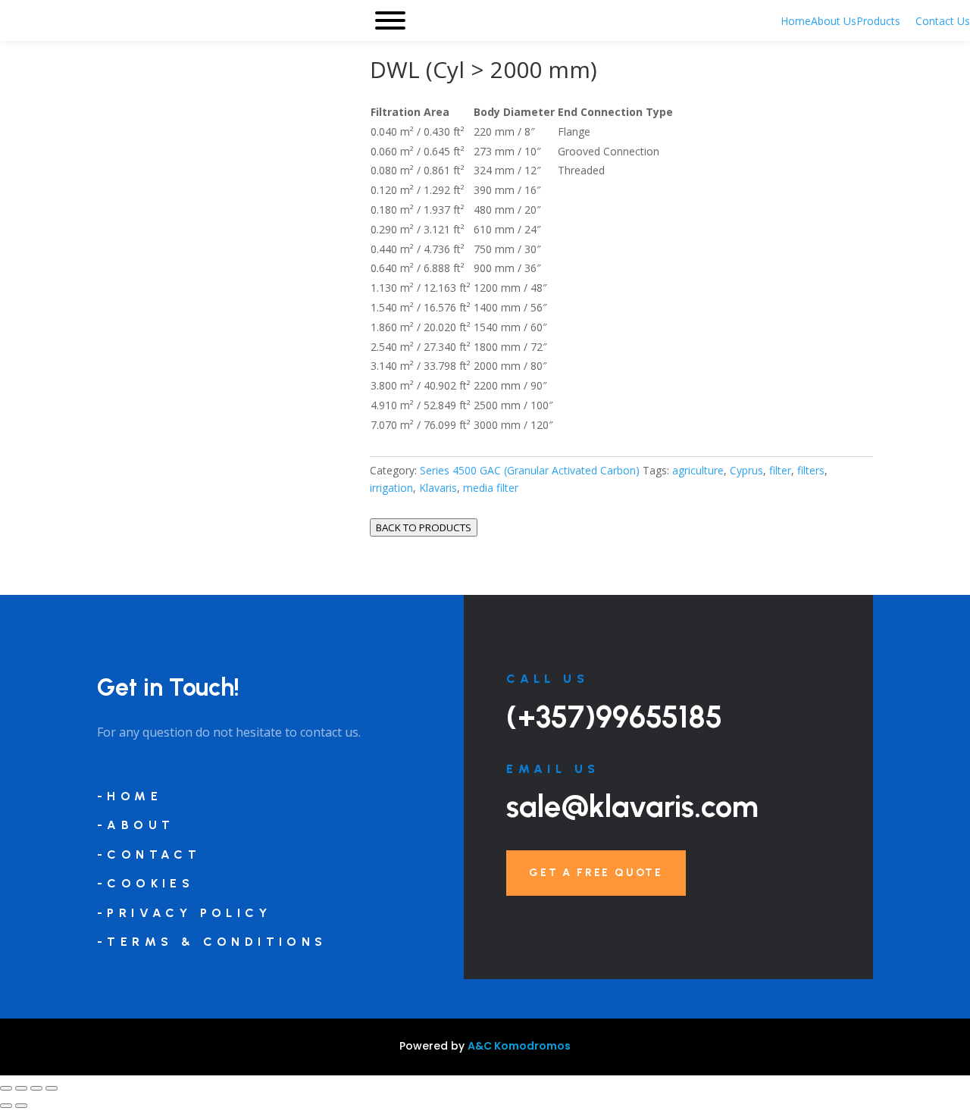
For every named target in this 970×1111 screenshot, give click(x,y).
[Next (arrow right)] (21, 1105)
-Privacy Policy (184, 913)
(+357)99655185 (614, 717)
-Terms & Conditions (212, 941)
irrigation (391, 487)
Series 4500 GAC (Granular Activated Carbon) (530, 470)
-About (135, 825)
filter (780, 470)
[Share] (36, 1088)
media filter (490, 487)
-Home (129, 796)
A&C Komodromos (519, 1045)
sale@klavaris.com (632, 806)
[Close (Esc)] (51, 1088)
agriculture (698, 470)
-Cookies (145, 883)
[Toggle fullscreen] (21, 1088)
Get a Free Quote (596, 872)
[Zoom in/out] (6, 1088)
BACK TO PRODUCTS (423, 527)
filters (810, 470)
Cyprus (746, 470)
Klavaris (438, 487)
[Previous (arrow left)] (6, 1105)
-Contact (149, 854)
